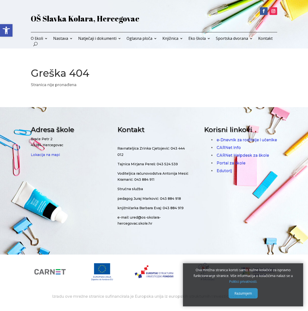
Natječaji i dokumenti (97, 39)
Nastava (60, 39)
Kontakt (265, 39)
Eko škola (197, 39)
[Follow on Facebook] (264, 11)
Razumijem (243, 293)
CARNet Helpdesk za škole (243, 155)
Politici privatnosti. (243, 281)
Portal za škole (231, 163)
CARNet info (229, 147)
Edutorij (224, 170)
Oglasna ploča (139, 39)
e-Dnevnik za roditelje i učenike (247, 140)
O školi (37, 39)
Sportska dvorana (232, 39)
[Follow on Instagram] (273, 11)
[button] (6, 30)
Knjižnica (170, 39)
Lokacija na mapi (45, 154)
